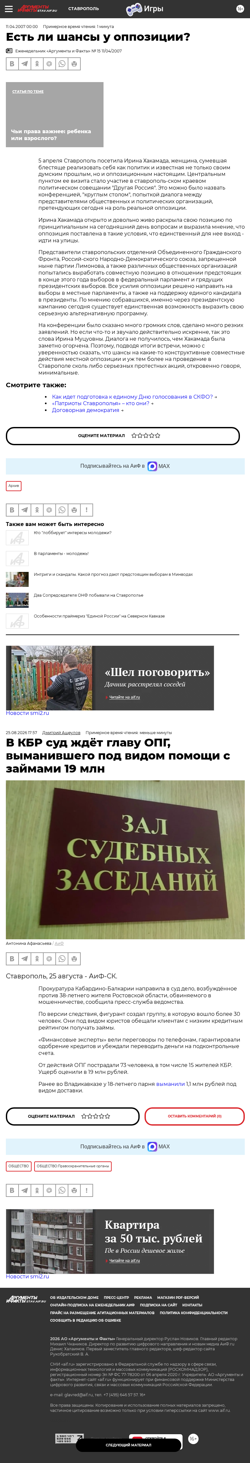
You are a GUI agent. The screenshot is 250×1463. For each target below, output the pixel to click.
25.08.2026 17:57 (21, 732)
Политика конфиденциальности (194, 1313)
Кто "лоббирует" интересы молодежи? (73, 532)
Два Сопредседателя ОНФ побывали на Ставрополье (88, 595)
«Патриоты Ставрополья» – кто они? (100, 403)
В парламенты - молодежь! (61, 553)
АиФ (59, 943)
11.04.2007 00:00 (22, 26)
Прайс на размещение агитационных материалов (102, 1313)
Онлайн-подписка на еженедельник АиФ (92, 1305)
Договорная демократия (85, 410)
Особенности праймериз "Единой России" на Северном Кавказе (99, 616)
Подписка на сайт (158, 1305)
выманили (170, 1084)
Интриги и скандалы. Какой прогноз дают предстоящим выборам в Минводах (113, 574)
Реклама (143, 1298)
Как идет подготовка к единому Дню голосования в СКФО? (132, 397)
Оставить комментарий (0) (195, 1116)
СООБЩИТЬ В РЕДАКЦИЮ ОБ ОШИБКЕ (85, 1320)
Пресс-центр (116, 1298)
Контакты (192, 1305)
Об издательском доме (74, 1298)
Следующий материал (128, 1445)
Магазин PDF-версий (178, 1298)
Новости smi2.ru (27, 713)
